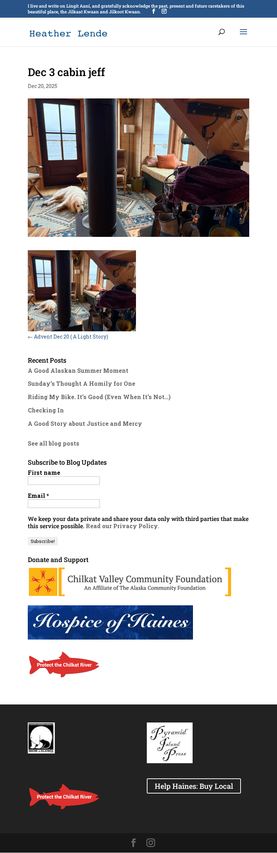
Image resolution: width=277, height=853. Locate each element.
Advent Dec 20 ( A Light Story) (68, 336)
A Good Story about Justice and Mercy (85, 423)
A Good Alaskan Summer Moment (78, 370)
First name (44, 472)
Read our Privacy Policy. (122, 526)
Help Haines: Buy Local (194, 786)
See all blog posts (53, 443)
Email (38, 495)
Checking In (46, 410)
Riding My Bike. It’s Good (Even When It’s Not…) (99, 397)
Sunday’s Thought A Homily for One (81, 383)
